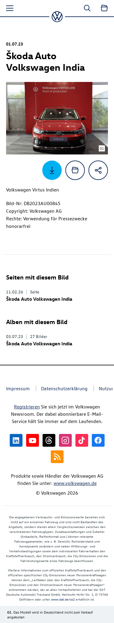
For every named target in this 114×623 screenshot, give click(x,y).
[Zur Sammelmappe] (104, 8)
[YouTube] (32, 440)
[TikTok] (81, 440)
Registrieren (27, 407)
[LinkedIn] (16, 440)
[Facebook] (98, 440)
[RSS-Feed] (57, 456)
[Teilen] (98, 170)
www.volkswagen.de (75, 483)
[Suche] (87, 8)
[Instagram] (65, 440)
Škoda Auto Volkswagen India (39, 299)
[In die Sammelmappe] (75, 170)
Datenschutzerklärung (64, 388)
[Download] (52, 170)
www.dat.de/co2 (63, 599)
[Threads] (49, 440)
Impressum (18, 388)
